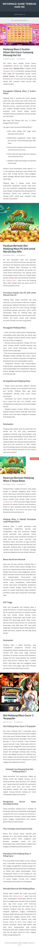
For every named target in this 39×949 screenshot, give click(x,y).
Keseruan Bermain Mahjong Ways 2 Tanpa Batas (18, 479)
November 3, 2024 (9, 484)
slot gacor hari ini (9, 71)
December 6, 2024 (9, 255)
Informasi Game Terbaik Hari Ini (19, 5)
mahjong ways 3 (8, 502)
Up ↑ (20, 945)
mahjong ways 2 (18, 896)
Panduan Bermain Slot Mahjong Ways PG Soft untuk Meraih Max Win (19, 248)
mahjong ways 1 (11, 280)
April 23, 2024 (7, 722)
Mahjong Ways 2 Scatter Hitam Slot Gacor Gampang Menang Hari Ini (18, 52)
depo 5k (28, 120)
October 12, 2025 (9, 59)
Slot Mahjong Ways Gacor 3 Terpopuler (18, 717)
